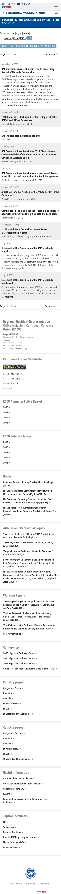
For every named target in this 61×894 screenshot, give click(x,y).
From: (3, 33)
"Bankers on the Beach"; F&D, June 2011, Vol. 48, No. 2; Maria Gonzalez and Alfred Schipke (28, 535)
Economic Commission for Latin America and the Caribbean (25, 800)
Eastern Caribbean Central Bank (17, 778)
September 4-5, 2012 (12, 218)
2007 (5, 417)
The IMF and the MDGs (13, 842)
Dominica (7, 693)
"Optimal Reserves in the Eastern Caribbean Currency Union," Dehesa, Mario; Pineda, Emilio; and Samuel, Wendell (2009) (27, 616)
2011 (5, 442)
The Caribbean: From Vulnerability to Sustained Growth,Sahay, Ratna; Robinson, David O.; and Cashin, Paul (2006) (29, 511)
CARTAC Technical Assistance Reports (20, 136)
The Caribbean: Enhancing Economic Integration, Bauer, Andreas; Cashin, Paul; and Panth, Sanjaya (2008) (28, 500)
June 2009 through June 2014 (16, 124)
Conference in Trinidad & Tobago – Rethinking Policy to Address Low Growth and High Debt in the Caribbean (30, 212)
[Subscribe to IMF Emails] (25, 4)
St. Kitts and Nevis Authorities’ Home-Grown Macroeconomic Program (24, 230)
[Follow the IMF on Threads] (15, 4)
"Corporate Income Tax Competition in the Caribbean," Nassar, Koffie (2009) (28, 552)
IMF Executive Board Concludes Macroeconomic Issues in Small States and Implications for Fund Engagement (29, 174)
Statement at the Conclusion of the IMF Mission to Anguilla (27, 249)
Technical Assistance (12, 832)
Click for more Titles (12, 633)
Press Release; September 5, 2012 (18, 199)
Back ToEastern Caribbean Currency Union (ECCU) (27, 46)
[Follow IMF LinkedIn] (9, 4)
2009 (5, 412)
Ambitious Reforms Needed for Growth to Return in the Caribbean (30, 193)
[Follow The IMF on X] (3, 4)
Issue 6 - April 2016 (12, 383)
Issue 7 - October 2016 (13, 379)
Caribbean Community (13, 788)
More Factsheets (10, 847)
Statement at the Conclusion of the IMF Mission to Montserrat (27, 281)
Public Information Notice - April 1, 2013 (21, 180)
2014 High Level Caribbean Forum (19, 658)
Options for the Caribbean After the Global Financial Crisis (29, 668)
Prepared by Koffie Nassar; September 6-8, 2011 (26, 237)
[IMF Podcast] (22, 4)
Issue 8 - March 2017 (12, 374)
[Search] (56, 12)
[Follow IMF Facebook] (6, 4)
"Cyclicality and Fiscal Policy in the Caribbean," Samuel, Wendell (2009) (28, 544)
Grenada (7, 698)
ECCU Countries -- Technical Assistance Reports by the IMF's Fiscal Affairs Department (29, 118)
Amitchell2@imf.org (18, 348)
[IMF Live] (42, 890)
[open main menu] (56, 6)
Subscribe (50, 54)
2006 (5, 422)
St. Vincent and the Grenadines (17, 714)
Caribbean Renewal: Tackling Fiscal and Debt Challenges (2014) (28, 483)
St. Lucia (6, 708)
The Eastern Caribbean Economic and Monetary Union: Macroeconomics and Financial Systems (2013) (28, 492)
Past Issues (7, 388)
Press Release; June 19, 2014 (16, 162)
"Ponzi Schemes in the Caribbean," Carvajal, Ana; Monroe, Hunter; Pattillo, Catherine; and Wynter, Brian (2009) (29, 626)
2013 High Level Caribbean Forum (19, 663)
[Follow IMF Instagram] (12, 4)
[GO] (29, 38)
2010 (5, 407)
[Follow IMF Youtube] (18, 4)
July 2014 (6, 140)
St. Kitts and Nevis (11, 703)
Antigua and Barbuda (13, 688)
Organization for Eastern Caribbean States (22, 783)
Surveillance (8, 827)
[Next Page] (14, 54)
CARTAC (6, 794)
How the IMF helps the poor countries (20, 837)
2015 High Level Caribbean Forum (19, 653)
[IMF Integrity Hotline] (29, 4)
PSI (4, 822)
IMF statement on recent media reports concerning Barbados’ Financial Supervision (27, 70)
